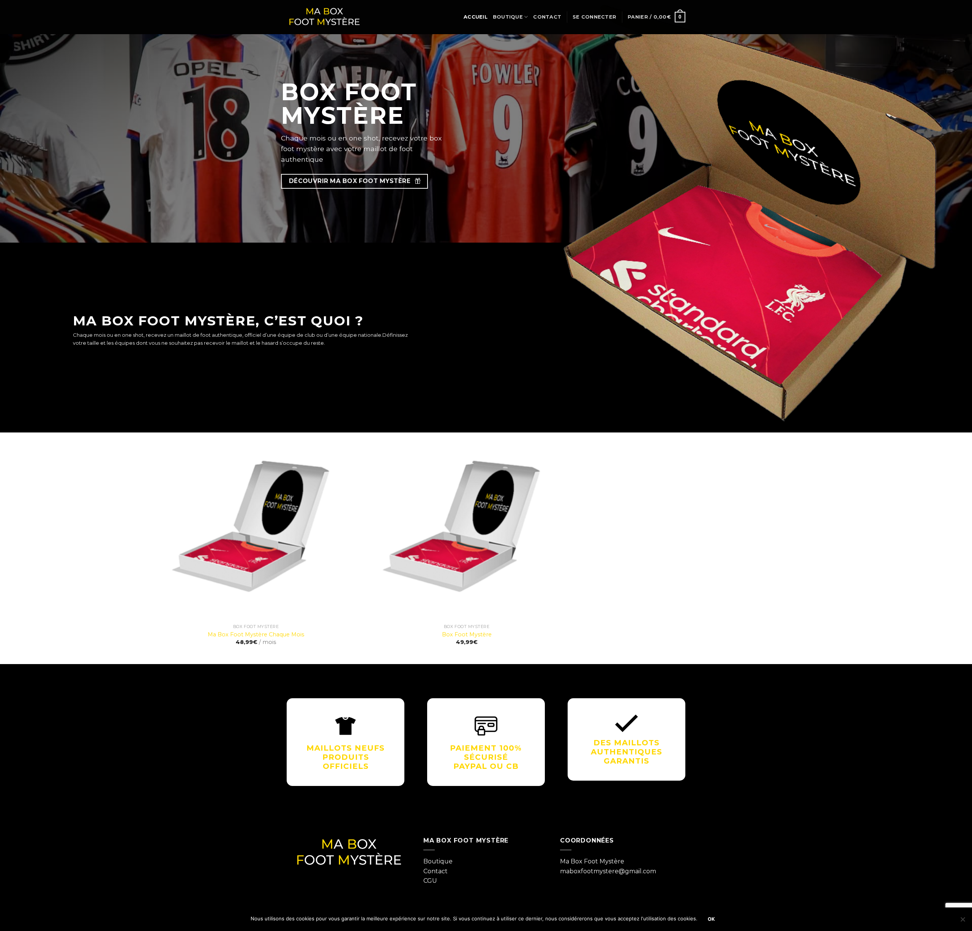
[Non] (962, 921)
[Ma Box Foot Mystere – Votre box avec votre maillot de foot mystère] (325, 17)
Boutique (508, 17)
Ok (711, 919)
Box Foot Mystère (467, 634)
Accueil (476, 17)
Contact (547, 17)
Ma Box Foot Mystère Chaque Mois (256, 634)
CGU (430, 880)
